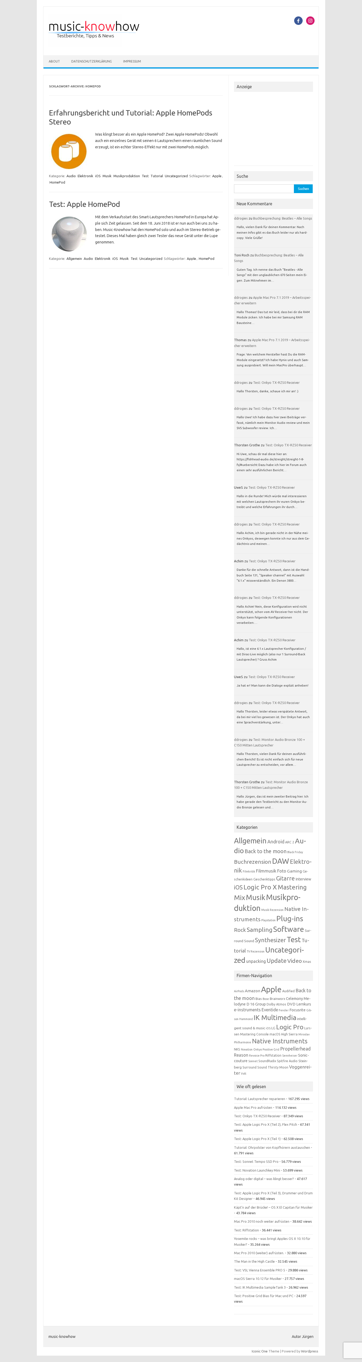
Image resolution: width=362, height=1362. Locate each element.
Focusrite (297, 1010)
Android (275, 841)
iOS (98, 176)
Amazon (252, 991)
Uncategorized (176, 176)
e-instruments (247, 1009)
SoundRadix (267, 1061)
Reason (241, 1055)
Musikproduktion (126, 176)
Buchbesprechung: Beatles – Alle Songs (282, 218)
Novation (247, 1049)
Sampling (259, 929)
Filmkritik (249, 871)
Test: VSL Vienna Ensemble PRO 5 (259, 1270)
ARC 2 (289, 842)
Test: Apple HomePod (84, 204)
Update (276, 960)
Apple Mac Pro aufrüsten (253, 1107)
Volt (243, 1073)
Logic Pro (289, 1027)
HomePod (57, 182)
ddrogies (241, 218)
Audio (71, 176)
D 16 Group (256, 1004)
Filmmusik (266, 870)
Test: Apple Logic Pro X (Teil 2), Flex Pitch (265, 1124)
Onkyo (257, 1049)
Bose (266, 998)
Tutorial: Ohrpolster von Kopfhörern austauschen (272, 1147)
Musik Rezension (272, 909)
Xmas (307, 961)
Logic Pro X (260, 887)
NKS (237, 1049)
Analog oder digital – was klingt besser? (264, 1179)
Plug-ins (289, 918)
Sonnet (253, 1061)
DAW (280, 861)
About (54, 61)
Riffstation (273, 1055)
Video (294, 961)
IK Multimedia (275, 1017)
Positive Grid (271, 1049)
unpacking (256, 961)
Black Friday (295, 852)
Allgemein (74, 258)
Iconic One (260, 1351)
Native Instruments (279, 1041)
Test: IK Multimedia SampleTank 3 (260, 1287)
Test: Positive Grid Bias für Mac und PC (263, 1296)
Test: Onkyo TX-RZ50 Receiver (276, 382)
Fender (284, 1010)
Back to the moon (265, 851)
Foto (281, 871)
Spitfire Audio (287, 1061)
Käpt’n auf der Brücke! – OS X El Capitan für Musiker (273, 1207)
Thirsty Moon (278, 1067)
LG (273, 1028)
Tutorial (157, 176)
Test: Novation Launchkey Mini (257, 1170)
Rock (240, 930)
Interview (303, 879)
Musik (107, 176)
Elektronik (85, 176)
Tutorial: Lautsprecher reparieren (259, 1099)
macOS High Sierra (284, 1034)
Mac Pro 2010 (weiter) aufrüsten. (259, 1253)
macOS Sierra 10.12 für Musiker (258, 1278)
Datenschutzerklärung (91, 61)
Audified (288, 991)
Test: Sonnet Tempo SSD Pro (256, 1161)
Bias (258, 998)
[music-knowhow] (101, 46)
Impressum (132, 61)
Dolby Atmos (276, 1004)
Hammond (246, 1019)
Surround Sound (254, 1067)
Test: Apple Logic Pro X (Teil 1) (257, 1139)
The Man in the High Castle (254, 1261)
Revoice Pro (256, 1055)
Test (145, 176)
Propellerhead (295, 1048)
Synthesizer (270, 940)
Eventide (270, 1009)
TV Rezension (255, 951)
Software (288, 929)
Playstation (268, 920)
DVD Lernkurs (299, 1004)
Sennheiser (289, 1055)
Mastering (292, 887)
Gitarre (285, 878)
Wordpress (309, 1351)
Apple (217, 176)
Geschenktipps (264, 879)
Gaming (294, 871)
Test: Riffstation (246, 1230)
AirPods (239, 991)
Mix (239, 897)
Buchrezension (252, 862)
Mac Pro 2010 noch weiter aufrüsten (261, 1221)
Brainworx (277, 998)
